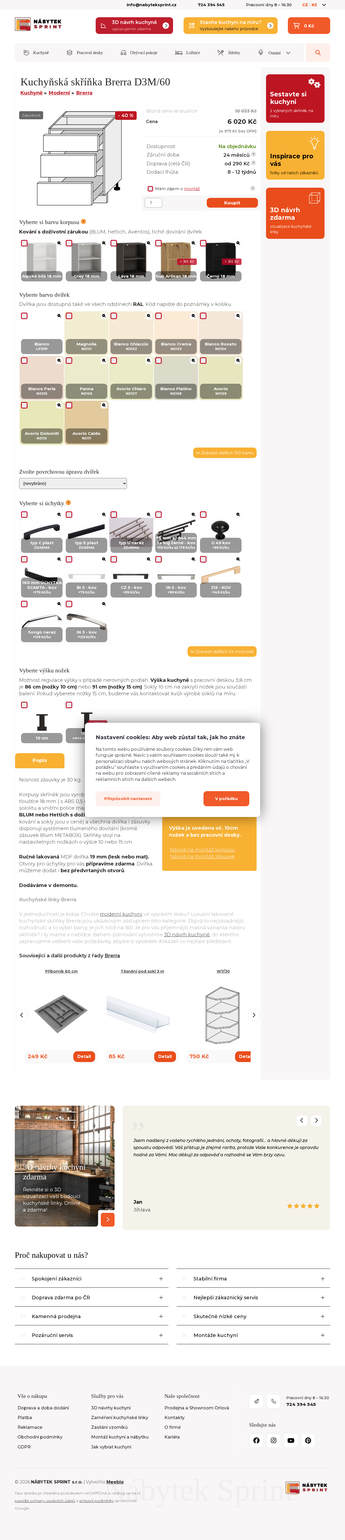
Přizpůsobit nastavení (128, 798)
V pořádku (226, 798)
